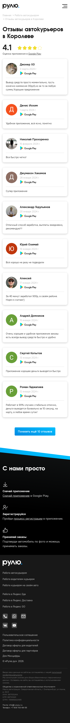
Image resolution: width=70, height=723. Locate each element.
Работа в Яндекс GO (14, 606)
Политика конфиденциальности (21, 640)
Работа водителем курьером (19, 579)
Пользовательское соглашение (20, 635)
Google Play (34, 53)
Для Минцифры (11, 655)
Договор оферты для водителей (20, 645)
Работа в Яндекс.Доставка (18, 600)
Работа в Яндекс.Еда (14, 594)
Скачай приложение (16, 496)
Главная (7, 15)
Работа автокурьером (27, 15)
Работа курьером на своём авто (20, 585)
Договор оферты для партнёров (20, 650)
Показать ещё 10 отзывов (35, 431)
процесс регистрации (28, 518)
